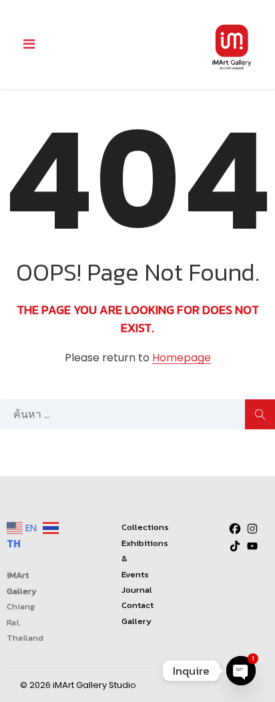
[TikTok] (235, 546)
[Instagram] (252, 528)
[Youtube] (252, 546)
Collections (145, 527)
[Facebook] (235, 528)
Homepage (181, 358)
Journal (136, 589)
